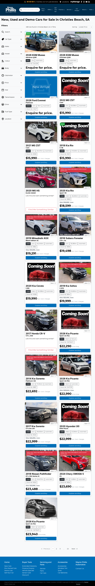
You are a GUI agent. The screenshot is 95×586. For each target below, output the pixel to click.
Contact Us (80, 568)
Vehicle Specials (28, 570)
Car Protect (77, 9)
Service (69, 9)
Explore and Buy (41, 72)
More (90, 9)
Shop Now (43, 9)
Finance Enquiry (28, 568)
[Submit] (21, 10)
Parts (42, 571)
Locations (65, 2)
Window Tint (62, 568)
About (84, 9)
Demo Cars (8, 570)
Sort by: (74, 27)
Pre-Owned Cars (10, 568)
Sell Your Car (55, 9)
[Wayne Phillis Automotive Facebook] (82, 2)
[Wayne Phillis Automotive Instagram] (84, 2)
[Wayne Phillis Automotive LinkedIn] (89, 2)
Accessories (62, 566)
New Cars (7, 566)
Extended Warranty (29, 566)
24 (68, 549)
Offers (49, 9)
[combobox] (29, 10)
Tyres (60, 570)
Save (52, 52)
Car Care (43, 573)
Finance (61, 9)
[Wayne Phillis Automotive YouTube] (87, 2)
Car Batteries (62, 573)
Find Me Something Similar (41, 210)
